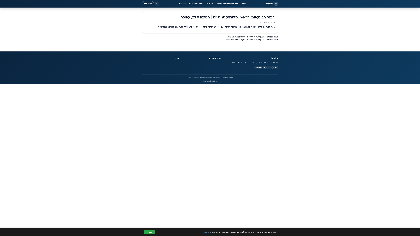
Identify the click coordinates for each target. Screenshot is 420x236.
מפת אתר (209, 4)
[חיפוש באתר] (157, 4)
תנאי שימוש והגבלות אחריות (227, 4)
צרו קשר (182, 4)
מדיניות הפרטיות (195, 4)
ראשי (244, 4)
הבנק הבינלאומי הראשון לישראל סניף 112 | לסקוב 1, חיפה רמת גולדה (252, 40)
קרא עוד (206, 232)
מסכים (149, 232)
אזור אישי (148, 4)
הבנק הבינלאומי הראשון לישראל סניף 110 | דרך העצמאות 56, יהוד (253, 37)
